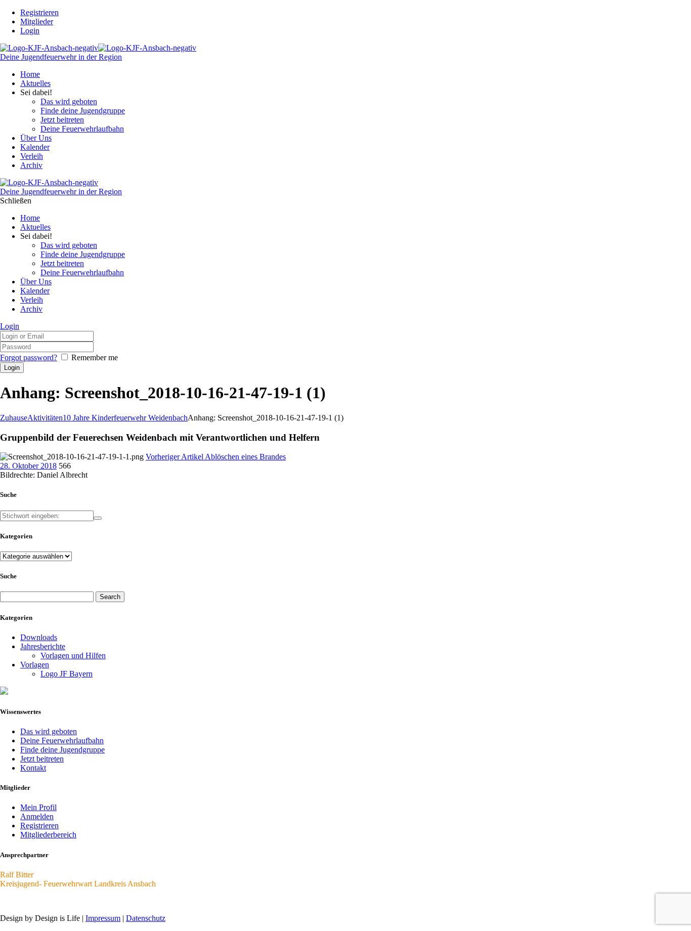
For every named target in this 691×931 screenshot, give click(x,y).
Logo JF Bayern (66, 673)
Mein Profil (38, 807)
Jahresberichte (42, 646)
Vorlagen (34, 664)
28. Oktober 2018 (28, 465)
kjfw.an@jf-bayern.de (35, 901)
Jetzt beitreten (42, 758)
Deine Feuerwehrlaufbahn (62, 740)
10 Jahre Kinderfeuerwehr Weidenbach (125, 417)
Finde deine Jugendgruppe (62, 749)
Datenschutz (145, 918)
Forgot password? (28, 357)
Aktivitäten (45, 417)
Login (29, 30)
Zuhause (13, 417)
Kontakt (33, 768)
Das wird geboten (48, 731)
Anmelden (37, 816)
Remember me (94, 357)
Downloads (38, 637)
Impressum (102, 918)
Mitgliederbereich (48, 834)
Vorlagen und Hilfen (73, 655)
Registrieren (39, 825)
